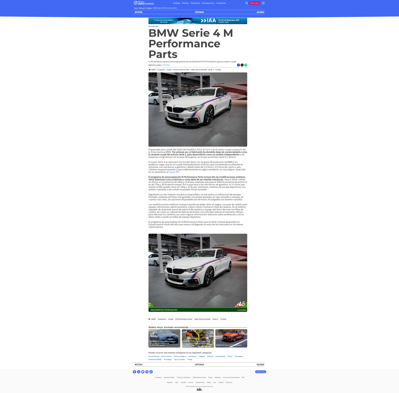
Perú (214, 382)
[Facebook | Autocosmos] (134, 371)
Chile (176, 382)
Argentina (170, 382)
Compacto (161, 70)
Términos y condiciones (183, 377)
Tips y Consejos (179, 359)
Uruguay (221, 382)
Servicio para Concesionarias (231, 377)
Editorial (142, 8)
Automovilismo (153, 356)
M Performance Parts (181, 70)
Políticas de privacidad (199, 377)
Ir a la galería (242, 310)
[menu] (263, 3)
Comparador (221, 3)
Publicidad (218, 377)
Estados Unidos (200, 382)
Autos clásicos (167, 356)
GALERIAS (260, 12)
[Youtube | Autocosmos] (142, 371)
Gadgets (202, 356)
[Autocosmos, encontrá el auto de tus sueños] (144, 3)
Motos (230, 356)
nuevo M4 (174, 171)
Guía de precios (208, 3)
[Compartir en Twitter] (242, 65)
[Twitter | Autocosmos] (138, 371)
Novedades (239, 356)
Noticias (185, 3)
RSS (243, 377)
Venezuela (229, 382)
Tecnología (168, 359)
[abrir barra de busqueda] (246, 3)
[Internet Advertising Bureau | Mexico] (199, 389)
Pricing (210, 377)
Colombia (183, 382)
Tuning (218, 70)
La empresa (158, 377)
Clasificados (195, 3)
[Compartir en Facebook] (238, 65)
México (209, 382)
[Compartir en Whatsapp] (245, 65)
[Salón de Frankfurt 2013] (197, 21)
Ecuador (190, 382)
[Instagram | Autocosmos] (147, 371)
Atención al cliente (169, 377)
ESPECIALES (199, 12)
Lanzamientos (220, 356)
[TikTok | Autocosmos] (151, 371)
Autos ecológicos (180, 356)
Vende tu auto (254, 3)
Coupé (169, 70)
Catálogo (176, 3)
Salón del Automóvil (199, 70)
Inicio (136, 8)
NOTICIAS (138, 12)
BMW (153, 70)
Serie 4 (211, 70)
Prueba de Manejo (155, 359)
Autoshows (153, 26)
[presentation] (197, 271)
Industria (210, 356)
